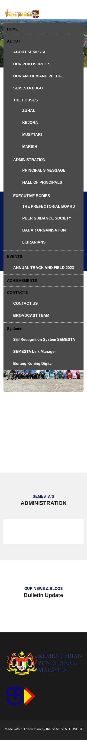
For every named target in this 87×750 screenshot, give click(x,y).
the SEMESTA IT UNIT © (64, 729)
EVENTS (14, 257)
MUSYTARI (32, 135)
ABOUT (13, 41)
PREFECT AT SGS (43, 388)
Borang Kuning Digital (32, 364)
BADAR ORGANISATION (44, 230)
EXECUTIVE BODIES (31, 196)
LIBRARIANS (34, 242)
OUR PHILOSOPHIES (32, 64)
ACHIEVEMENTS (22, 281)
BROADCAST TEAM (31, 315)
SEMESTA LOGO (28, 88)
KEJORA (30, 123)
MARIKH (29, 147)
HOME (12, 29)
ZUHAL (28, 111)
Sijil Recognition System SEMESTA (44, 339)
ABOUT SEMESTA (29, 52)
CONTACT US (25, 303)
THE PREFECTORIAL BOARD (48, 206)
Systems (14, 329)
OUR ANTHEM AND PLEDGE (38, 76)
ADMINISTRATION (29, 160)
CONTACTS (17, 293)
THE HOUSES (25, 100)
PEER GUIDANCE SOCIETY (46, 218)
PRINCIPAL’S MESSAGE (43, 170)
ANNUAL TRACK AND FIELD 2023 (43, 268)
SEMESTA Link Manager (34, 352)
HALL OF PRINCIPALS (42, 182)
